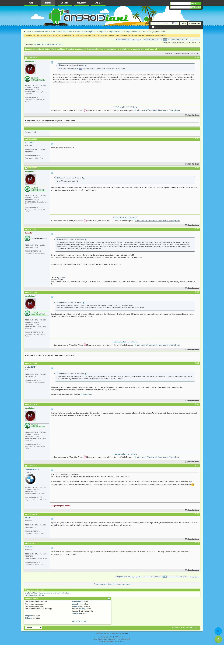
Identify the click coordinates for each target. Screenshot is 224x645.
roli (62, 523)
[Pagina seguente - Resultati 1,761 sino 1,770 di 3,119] (190, 40)
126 (148, 39)
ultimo (195, 40)
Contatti (98, 2)
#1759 (197, 514)
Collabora (81, 2)
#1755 (197, 292)
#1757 (197, 404)
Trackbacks (76, 613)
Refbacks (28, 618)
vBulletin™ (111, 636)
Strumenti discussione (181, 53)
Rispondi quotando (193, 115)
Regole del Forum (79, 621)
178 (173, 39)
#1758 (197, 465)
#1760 (197, 543)
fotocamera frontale (61, 593)
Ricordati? (157, 27)
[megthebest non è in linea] (30, 69)
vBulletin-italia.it (120, 641)
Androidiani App (86, 395)
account (63, 278)
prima (136, 40)
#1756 (197, 363)
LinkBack (167, 53)
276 (185, 39)
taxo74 (55, 523)
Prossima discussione (121, 584)
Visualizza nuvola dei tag (34, 595)
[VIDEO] (82, 609)
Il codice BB (77, 602)
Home (31, 2)
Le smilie (75, 604)
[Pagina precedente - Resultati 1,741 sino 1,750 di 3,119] (140, 40)
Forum (48, 2)
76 (145, 39)
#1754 (197, 229)
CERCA (193, 3)
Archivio (196, 627)
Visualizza (194, 53)
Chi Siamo (65, 2)
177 (169, 39)
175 (161, 39)
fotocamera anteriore (45, 593)
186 (177, 39)
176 (165, 39)
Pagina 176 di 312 (124, 39)
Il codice (75, 606)
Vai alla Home (187, 627)
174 (156, 39)
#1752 (197, 139)
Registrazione (194, 23)
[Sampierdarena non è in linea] (30, 479)
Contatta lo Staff (176, 627)
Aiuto (184, 23)
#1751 (197, 57)
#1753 (197, 168)
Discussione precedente (103, 584)
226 (181, 39)
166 (152, 39)
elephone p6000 (31, 593)
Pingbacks (29, 616)
